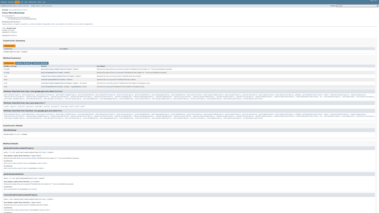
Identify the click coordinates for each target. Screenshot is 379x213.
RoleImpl (11, 30)
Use (22, 2)
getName (298, 95)
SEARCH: (333, 6)
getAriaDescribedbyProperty (66, 95)
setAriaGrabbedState (90, 98)
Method (26, 6)
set (321, 97)
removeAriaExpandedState (50, 79)
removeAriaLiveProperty (244, 97)
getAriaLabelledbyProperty (213, 95)
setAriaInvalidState (142, 98)
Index (39, 2)
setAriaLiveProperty (197, 98)
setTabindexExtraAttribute (253, 98)
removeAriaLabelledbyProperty (204, 97)
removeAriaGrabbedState (123, 97)
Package (11, 2)
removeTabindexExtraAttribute (307, 97)
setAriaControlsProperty (365, 97)
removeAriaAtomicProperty (339, 95)
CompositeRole (7, 24)
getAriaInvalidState (194, 95)
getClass (29, 106)
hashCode (38, 106)
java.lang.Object (7, 16)
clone (6, 106)
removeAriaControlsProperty (14, 97)
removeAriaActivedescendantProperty (54, 76)
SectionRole (60, 24)
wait (71, 106)
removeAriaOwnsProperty (263, 97)
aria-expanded (119, 72)
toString (64, 106)
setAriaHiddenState (126, 98)
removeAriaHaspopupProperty (143, 97)
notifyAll (54, 106)
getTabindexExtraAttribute (312, 95)
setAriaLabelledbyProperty (161, 98)
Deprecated (32, 2)
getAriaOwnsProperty (266, 95)
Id (80, 83)
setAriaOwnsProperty (214, 98)
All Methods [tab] (9, 63)
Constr (20, 6)
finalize (20, 106)
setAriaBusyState (348, 97)
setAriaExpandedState (49, 86)
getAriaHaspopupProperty (161, 95)
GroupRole (16, 24)
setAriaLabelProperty (181, 98)
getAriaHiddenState (178, 95)
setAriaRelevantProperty (232, 98)
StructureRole (79, 24)
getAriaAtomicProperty (12, 95)
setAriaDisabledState (34, 98)
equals (12, 106)
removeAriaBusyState (357, 95)
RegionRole (47, 24)
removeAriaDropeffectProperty (81, 97)
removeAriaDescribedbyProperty (37, 97)
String (16, 52)
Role (53, 24)
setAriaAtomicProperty (332, 97)
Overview (4, 2)
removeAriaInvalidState (182, 97)
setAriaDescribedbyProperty (14, 98)
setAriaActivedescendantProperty (53, 83)
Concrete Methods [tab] (40, 63)
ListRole (32, 24)
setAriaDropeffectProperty (53, 98)
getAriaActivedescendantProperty (53, 69)
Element (69, 69)
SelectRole (69, 24)
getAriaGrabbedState (142, 95)
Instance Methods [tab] (23, 63)
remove (326, 95)
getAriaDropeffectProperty (105, 95)
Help (44, 2)
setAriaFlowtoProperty (73, 98)
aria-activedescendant (121, 69)
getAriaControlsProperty (45, 95)
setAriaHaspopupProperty (108, 98)
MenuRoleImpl (8, 52)
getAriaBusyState (28, 95)
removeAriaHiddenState (163, 97)
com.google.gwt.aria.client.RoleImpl (17, 17)
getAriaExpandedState (49, 72)
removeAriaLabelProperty (225, 97)
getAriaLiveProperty (249, 95)
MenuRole (39, 24)
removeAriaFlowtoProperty (103, 97)
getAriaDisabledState (86, 95)
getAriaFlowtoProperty (125, 95)
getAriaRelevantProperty (284, 95)
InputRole (24, 24)
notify (46, 106)
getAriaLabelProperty (233, 95)
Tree (25, 2)
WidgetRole (89, 24)
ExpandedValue (76, 86)
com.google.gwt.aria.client (18, 10)
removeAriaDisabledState (59, 97)
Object (42, 103)
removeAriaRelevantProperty (284, 97)
